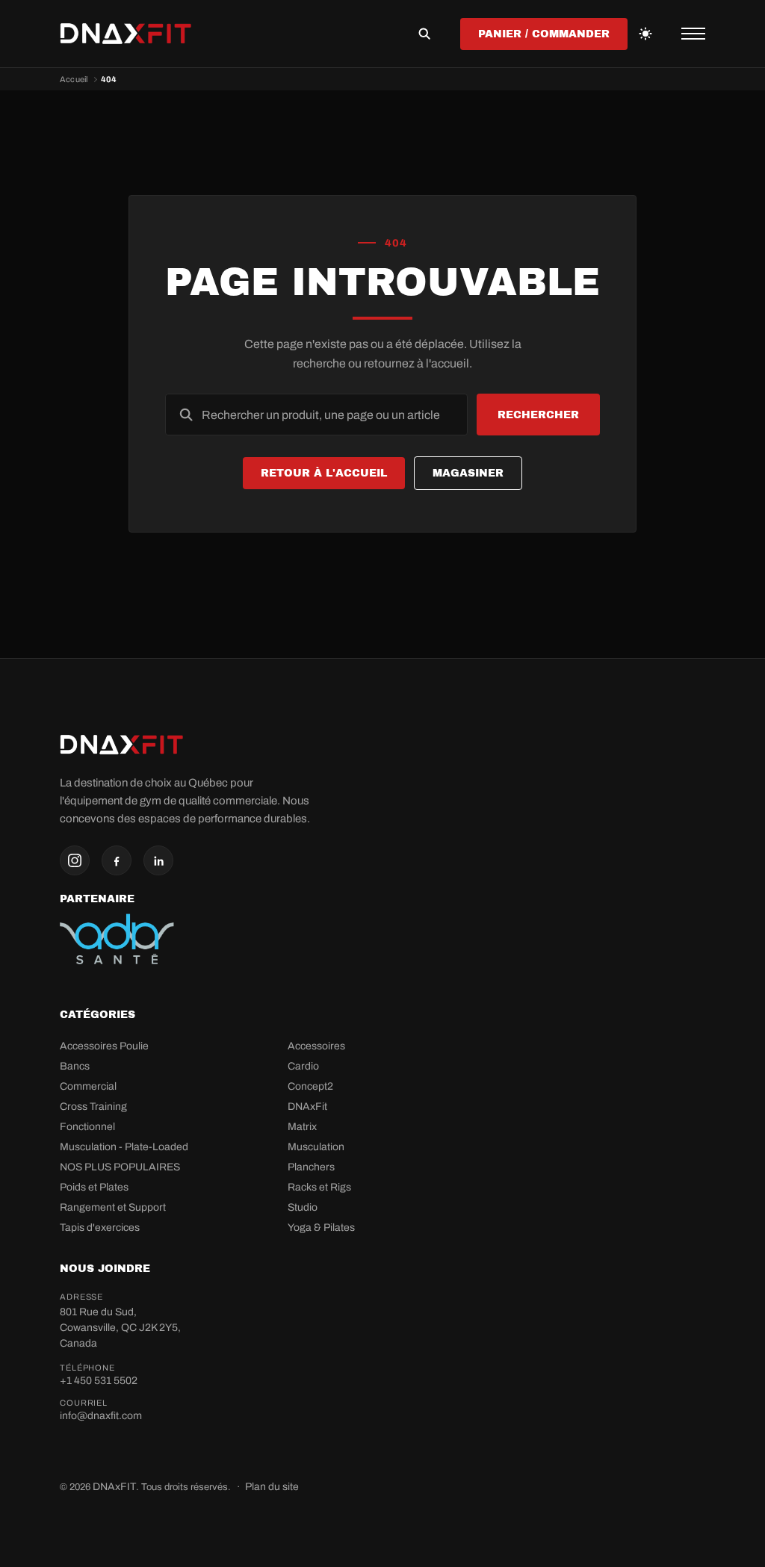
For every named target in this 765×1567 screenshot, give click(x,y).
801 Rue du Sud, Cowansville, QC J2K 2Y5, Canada (120, 1327)
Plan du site (272, 1486)
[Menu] (693, 34)
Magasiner (468, 473)
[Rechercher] (424, 34)
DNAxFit (307, 1106)
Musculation (316, 1146)
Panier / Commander (544, 34)
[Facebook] (116, 860)
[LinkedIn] (158, 860)
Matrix (302, 1126)
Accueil (74, 79)
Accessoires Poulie (104, 1046)
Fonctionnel (87, 1126)
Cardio (303, 1066)
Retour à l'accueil (324, 473)
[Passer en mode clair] (645, 34)
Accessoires (316, 1046)
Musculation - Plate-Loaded (124, 1146)
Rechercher (538, 415)
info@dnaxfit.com (101, 1415)
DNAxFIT (114, 1486)
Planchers (311, 1167)
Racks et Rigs (319, 1187)
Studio (303, 1207)
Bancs (75, 1066)
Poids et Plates (94, 1187)
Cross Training (93, 1106)
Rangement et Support (113, 1207)
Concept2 (310, 1086)
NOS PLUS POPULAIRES (120, 1167)
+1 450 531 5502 (98, 1380)
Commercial (88, 1086)
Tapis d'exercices (100, 1227)
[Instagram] (75, 860)
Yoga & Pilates (321, 1227)
